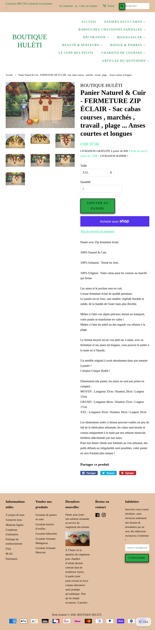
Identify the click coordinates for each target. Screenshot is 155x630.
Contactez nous (14, 519)
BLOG (9, 553)
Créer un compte (88, 6)
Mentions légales (14, 525)
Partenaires (11, 558)
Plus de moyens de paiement (97, 231)
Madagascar (130, 37)
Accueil (89, 21)
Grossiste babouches (46, 533)
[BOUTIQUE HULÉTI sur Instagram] (104, 515)
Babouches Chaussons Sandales (110, 29)
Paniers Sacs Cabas (123, 21)
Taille (83, 165)
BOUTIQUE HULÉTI (29, 41)
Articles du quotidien (124, 60)
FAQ (8, 548)
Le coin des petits (76, 52)
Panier (111, 6)
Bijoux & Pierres (126, 45)
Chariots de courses (122, 52)
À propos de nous (15, 515)
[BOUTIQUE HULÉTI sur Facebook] (97, 515)
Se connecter (66, 6)
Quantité (85, 182)
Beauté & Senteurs (81, 45)
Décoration (95, 37)
